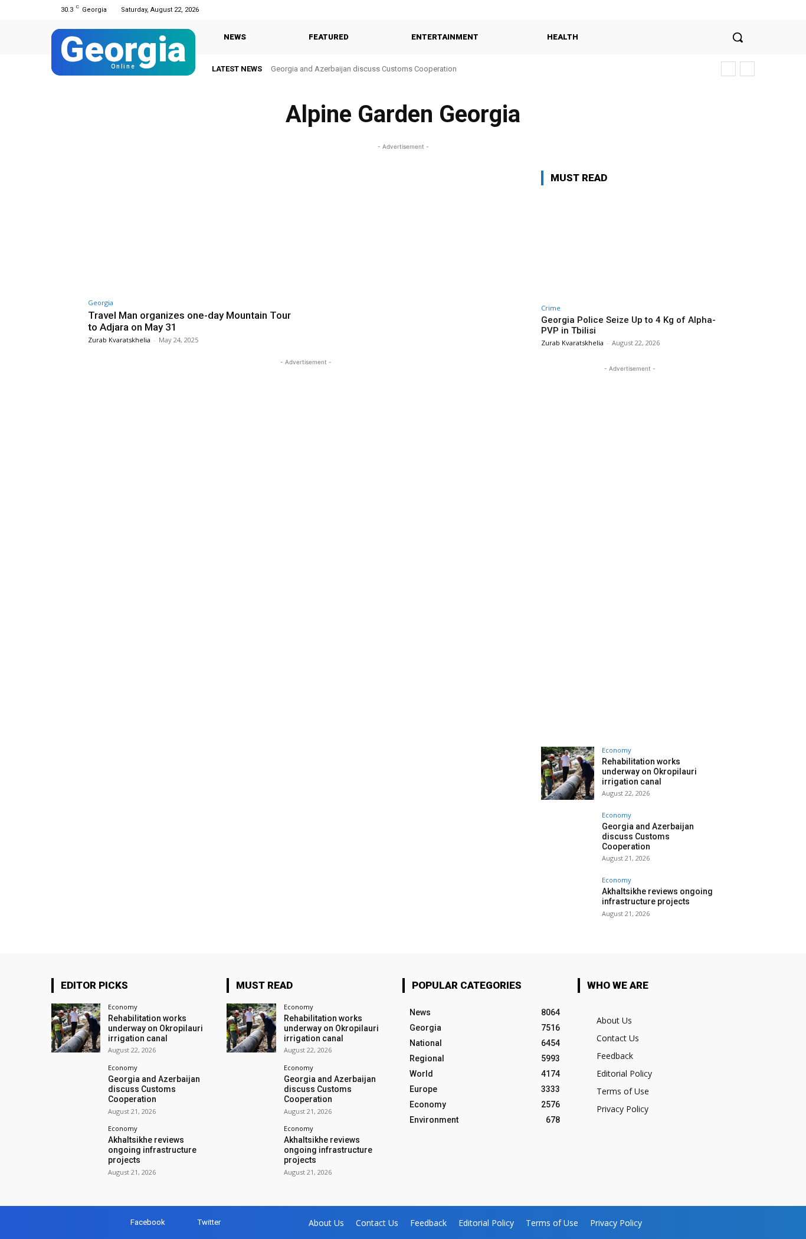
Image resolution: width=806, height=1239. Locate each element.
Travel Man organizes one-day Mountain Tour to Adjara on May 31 (189, 321)
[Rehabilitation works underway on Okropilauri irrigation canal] (567, 773)
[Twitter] (747, 9)
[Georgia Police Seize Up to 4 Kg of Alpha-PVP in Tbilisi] (629, 246)
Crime (551, 308)
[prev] (728, 68)
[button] (737, 37)
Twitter (209, 1222)
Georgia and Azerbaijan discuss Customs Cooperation (364, 68)
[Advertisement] (629, 552)
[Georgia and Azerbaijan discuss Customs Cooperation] (567, 838)
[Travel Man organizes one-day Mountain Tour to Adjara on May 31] (194, 231)
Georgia (100, 302)
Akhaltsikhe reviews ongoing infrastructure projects (657, 896)
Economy (616, 750)
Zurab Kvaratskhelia (119, 339)
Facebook (147, 1222)
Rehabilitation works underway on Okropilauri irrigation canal (649, 771)
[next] (747, 68)
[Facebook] (732, 9)
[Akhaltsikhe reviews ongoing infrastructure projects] (567, 903)
